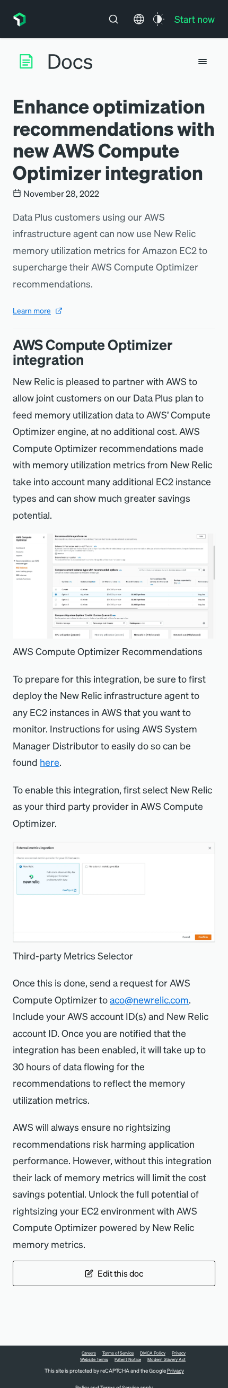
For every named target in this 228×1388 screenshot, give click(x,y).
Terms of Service (118, 1353)
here (49, 762)
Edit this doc (120, 1273)
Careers (89, 1353)
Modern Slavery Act (166, 1359)
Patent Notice (128, 1359)
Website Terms (94, 1359)
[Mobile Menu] (202, 61)
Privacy (179, 1353)
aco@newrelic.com (149, 999)
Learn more (32, 310)
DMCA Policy (152, 1353)
